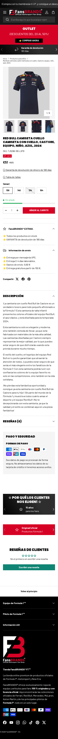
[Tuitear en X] (17, 279)
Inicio (5, 59)
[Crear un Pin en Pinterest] (29, 279)
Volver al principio (29, 591)
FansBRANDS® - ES (13, 732)
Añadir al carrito (38, 210)
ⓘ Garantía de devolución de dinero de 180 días (27, 169)
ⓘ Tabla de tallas (12, 177)
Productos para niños (18, 59)
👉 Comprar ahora (29, 40)
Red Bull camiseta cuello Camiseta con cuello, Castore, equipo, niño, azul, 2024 (28, 62)
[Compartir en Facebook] (23, 279)
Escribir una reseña (29, 567)
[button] (53, 12)
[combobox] (29, 20)
